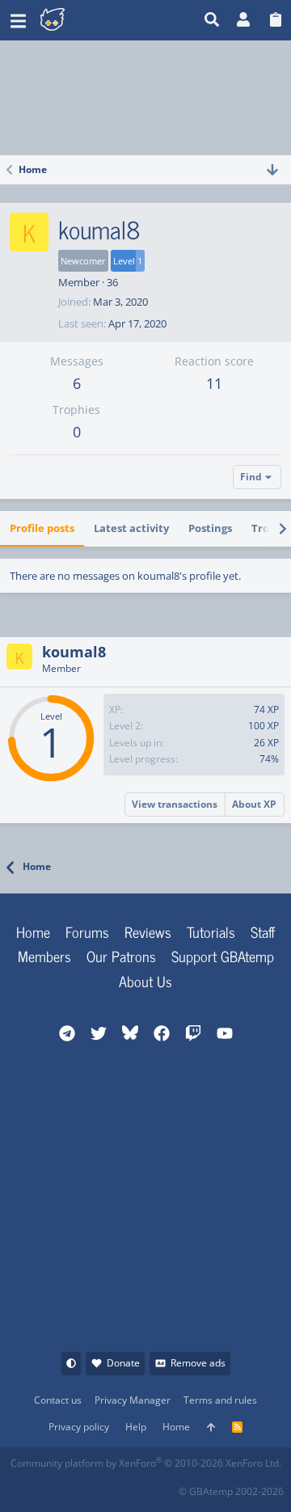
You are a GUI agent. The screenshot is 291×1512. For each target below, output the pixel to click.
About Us (145, 981)
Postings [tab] (210, 528)
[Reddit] (59, 1486)
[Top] (211, 1427)
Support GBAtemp (222, 956)
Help (135, 1427)
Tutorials (211, 931)
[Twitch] (94, 1486)
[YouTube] (165, 1486)
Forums (87, 931)
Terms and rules (220, 1400)
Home (33, 931)
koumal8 (74, 651)
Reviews (147, 931)
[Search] (212, 20)
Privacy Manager (133, 1400)
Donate (123, 1363)
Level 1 (127, 261)
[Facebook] (23, 1486)
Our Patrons (121, 956)
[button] (18, 20)
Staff (263, 931)
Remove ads (198, 1363)
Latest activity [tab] (131, 528)
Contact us (58, 1400)
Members (44, 956)
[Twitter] (130, 1486)
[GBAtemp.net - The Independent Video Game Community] (92, 20)
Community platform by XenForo (146, 1463)
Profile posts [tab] (42, 528)
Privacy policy (78, 1427)
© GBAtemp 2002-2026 (231, 1491)
